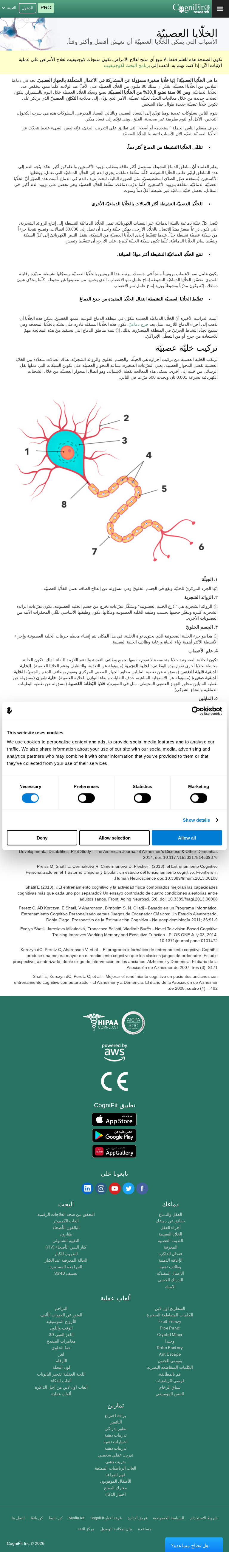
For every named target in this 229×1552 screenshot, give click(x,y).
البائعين (115, 1422)
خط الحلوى (61, 1347)
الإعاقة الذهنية (170, 1260)
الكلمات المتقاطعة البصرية (170, 1367)
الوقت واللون (61, 1328)
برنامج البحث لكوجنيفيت (127, 65)
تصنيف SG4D (66, 1273)
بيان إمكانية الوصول (116, 1529)
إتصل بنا (18, 1518)
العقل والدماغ (170, 1214)
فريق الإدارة (137, 1518)
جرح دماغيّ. (137, 324)
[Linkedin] (87, 1188)
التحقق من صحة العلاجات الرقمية (66, 1214)
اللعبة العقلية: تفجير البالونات (61, 1374)
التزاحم (61, 1308)
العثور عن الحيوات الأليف (61, 1315)
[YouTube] (114, 1188)
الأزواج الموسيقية (61, 1321)
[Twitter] (128, 1188)
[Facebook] (142, 1188)
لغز (61, 1354)
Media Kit (76, 1518)
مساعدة (144, 1529)
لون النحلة (61, 1367)
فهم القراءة (115, 1474)
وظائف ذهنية (170, 1266)
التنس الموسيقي (170, 1393)
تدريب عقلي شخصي (116, 1455)
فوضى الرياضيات (170, 1380)
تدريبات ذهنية (115, 1435)
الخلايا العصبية (170, 1234)
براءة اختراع (115, 1415)
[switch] (86, 798)
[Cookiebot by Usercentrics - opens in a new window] (196, 710)
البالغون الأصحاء (66, 1227)
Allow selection (115, 837)
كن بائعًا (37, 1518)
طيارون (66, 1234)
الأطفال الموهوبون (115, 1481)
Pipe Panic (170, 1328)
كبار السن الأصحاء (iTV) (65, 1247)
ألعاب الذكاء (61, 1380)
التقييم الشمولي (65, 1240)
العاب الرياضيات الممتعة (115, 1468)
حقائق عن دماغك (170, 1221)
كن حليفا (56, 1518)
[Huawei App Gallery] (114, 1151)
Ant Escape (170, 1354)
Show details (196, 819)
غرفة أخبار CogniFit (106, 1518)
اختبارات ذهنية (115, 1441)
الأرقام (61, 1360)
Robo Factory (170, 1347)
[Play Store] (114, 1135)
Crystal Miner (170, 1334)
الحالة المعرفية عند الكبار (66, 1260)
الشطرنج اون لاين (170, 1308)
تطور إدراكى (115, 1428)
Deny (42, 837)
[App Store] (114, 1119)
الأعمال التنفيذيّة (170, 1273)
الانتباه (170, 1286)
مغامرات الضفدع (61, 1341)
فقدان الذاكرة (170, 1253)
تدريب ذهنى (115, 1461)
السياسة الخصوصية (168, 1518)
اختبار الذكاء (115, 1494)
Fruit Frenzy (169, 1321)
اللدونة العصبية (170, 1240)
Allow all (187, 837)
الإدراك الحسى (170, 1279)
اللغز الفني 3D (61, 1334)
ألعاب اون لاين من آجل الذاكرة (61, 1387)
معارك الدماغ (115, 1487)
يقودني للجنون (170, 1360)
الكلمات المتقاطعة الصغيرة (170, 1315)
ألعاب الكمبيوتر (66, 1221)
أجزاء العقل (170, 1227)
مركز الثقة (86, 1529)
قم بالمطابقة (170, 1374)
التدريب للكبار (66, 1253)
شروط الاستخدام (204, 1518)
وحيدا (169, 1341)
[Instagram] (101, 1188)
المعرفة (170, 1247)
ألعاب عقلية (61, 1393)
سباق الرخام (170, 1387)
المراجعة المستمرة (65, 1266)
